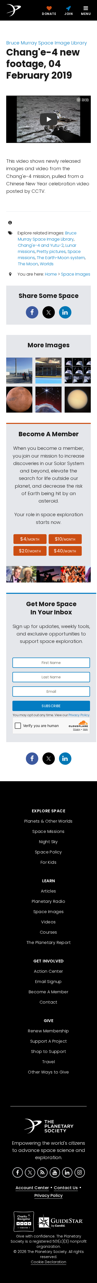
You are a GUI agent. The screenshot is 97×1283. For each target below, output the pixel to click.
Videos (48, 922)
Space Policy (48, 852)
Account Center (32, 1188)
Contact (48, 1002)
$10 (65, 539)
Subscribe (51, 705)
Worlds (47, 264)
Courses (48, 932)
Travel (48, 1062)
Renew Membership (48, 1031)
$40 (65, 551)
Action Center (48, 971)
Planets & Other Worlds (48, 821)
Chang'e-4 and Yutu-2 (41, 245)
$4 (30, 539)
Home (51, 274)
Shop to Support (48, 1051)
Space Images (75, 274)
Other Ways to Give (48, 1072)
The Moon (28, 264)
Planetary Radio (48, 901)
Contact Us (66, 1188)
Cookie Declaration (48, 1261)
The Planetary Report (48, 942)
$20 (30, 551)
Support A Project (48, 1041)
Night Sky (48, 842)
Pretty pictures (51, 251)
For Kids (48, 862)
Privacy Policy (79, 715)
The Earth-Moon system (61, 258)
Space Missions (48, 831)
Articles (48, 891)
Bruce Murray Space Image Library (46, 43)
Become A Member (48, 992)
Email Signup (48, 982)
